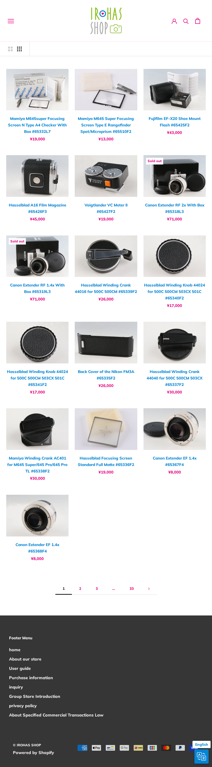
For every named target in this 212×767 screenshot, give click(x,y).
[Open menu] (11, 20)
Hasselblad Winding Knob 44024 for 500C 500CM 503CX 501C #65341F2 (37, 378)
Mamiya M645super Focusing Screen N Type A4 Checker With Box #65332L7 (37, 125)
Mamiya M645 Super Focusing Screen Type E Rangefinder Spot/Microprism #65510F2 (106, 125)
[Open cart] (197, 21)
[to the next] (149, 589)
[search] (186, 21)
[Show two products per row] (10, 48)
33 (132, 588)
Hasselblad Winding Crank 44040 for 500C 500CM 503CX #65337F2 (174, 378)
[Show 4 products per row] (19, 48)
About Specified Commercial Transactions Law (56, 715)
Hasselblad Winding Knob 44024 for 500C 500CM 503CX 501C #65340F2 (174, 291)
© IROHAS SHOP (27, 745)
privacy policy (23, 705)
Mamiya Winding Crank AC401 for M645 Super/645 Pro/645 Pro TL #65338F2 (37, 465)
